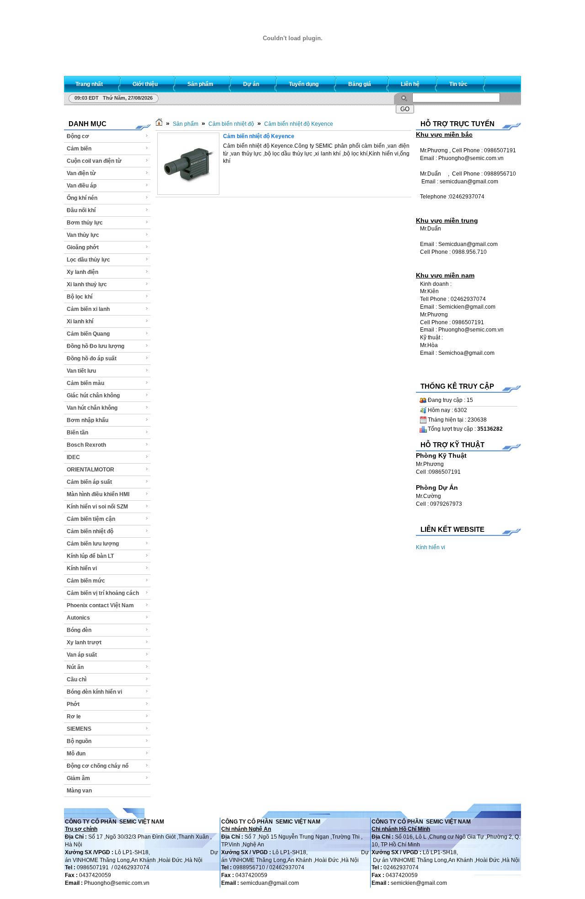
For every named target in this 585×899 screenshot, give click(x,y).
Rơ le (74, 716)
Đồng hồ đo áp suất (92, 358)
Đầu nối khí (81, 210)
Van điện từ (81, 173)
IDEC (73, 457)
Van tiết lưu (81, 371)
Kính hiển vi (82, 568)
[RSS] (506, 82)
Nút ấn (75, 667)
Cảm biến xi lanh (88, 309)
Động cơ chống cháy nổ (97, 766)
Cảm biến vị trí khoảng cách (103, 593)
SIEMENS (79, 729)
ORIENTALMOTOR (90, 469)
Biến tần (77, 432)
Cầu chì (76, 679)
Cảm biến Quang (88, 334)
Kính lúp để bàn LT (90, 556)
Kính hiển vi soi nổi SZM (97, 506)
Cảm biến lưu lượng (93, 543)
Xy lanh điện (82, 272)
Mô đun (76, 753)
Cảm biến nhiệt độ (90, 531)
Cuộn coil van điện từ (94, 161)
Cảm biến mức (86, 581)
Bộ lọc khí (79, 297)
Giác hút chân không (93, 395)
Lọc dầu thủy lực (88, 260)
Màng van (79, 790)
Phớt (73, 704)
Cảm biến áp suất (89, 482)
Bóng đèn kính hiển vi (94, 692)
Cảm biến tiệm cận (91, 519)
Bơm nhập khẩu (87, 420)
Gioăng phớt (83, 247)
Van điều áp (81, 185)
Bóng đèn (79, 630)
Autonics (78, 618)
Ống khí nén (82, 198)
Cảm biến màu (85, 383)
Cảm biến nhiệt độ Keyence (298, 124)
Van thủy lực (83, 235)
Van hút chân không (92, 408)
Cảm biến (79, 148)
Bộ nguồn (79, 741)
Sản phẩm (185, 124)
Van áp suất (82, 655)
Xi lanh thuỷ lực (87, 284)
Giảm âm (78, 778)
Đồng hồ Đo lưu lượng (95, 346)
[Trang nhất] (159, 124)
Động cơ (78, 136)
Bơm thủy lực (85, 222)
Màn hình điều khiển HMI (98, 494)
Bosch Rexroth (86, 445)
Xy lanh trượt (84, 642)
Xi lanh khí (80, 321)
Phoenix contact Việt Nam (100, 605)
